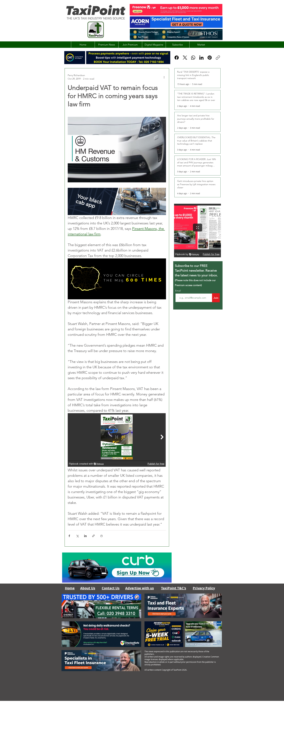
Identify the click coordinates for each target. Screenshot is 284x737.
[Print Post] (101, 535)
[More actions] (164, 77)
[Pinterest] (210, 58)
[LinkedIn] (201, 58)
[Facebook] (177, 58)
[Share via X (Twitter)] (77, 535)
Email (178, 290)
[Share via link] (93, 535)
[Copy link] (218, 58)
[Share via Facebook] (69, 535)
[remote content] (117, 440)
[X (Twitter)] (185, 58)
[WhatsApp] (193, 58)
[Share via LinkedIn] (85, 535)
